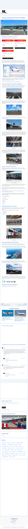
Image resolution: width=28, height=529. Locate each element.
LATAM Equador (24, 78)
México (19, 453)
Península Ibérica (21, 451)
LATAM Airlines (7, 453)
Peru (21, 453)
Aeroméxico (8, 442)
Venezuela (11, 456)
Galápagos (10, 451)
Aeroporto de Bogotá (13, 442)
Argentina (13, 446)
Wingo (14, 456)
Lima (16, 453)
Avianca (20, 446)
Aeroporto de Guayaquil (20, 442)
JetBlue (3, 453)
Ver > (7, 58)
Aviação (3, 319)
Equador (12, 449)
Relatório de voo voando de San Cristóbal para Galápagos (13, 81)
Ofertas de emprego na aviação (13, 522)
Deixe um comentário (10, 319)
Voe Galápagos (4, 201)
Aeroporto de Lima (4, 444)
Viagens (17, 319)
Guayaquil (13, 451)
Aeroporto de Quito (10, 444)
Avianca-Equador (20, 78)
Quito (24, 453)
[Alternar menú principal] (26, 11)
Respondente (6, 361)
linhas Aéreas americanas (5, 446)
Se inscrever (3, 407)
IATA (16, 451)
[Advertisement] (14, 5)
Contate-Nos (14, 523)
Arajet (10, 446)
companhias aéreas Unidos (5, 456)
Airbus (19, 444)
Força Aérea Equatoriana (5, 451)
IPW (24, 451)
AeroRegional (15, 444)
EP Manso (3, 79)
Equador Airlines (4, 442)
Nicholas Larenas (7, 358)
